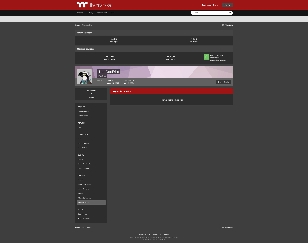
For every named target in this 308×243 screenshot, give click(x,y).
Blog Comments (84, 218)
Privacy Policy (144, 234)
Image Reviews (83, 189)
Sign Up (227, 5)
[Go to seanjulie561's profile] (206, 57)
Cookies (166, 234)
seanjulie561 (215, 58)
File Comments (83, 143)
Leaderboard (102, 13)
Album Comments (84, 198)
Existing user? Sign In (210, 5)
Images (80, 180)
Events (80, 159)
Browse (80, 13)
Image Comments (84, 184)
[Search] (230, 13)
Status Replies (83, 116)
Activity (90, 13)
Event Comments (84, 164)
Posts (80, 127)
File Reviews (82, 148)
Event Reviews (83, 168)
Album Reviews (83, 202)
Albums (80, 193)
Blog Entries (82, 214)
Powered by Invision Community (154, 239)
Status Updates (219, 13)
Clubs (113, 13)
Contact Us (156, 234)
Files (79, 139)
